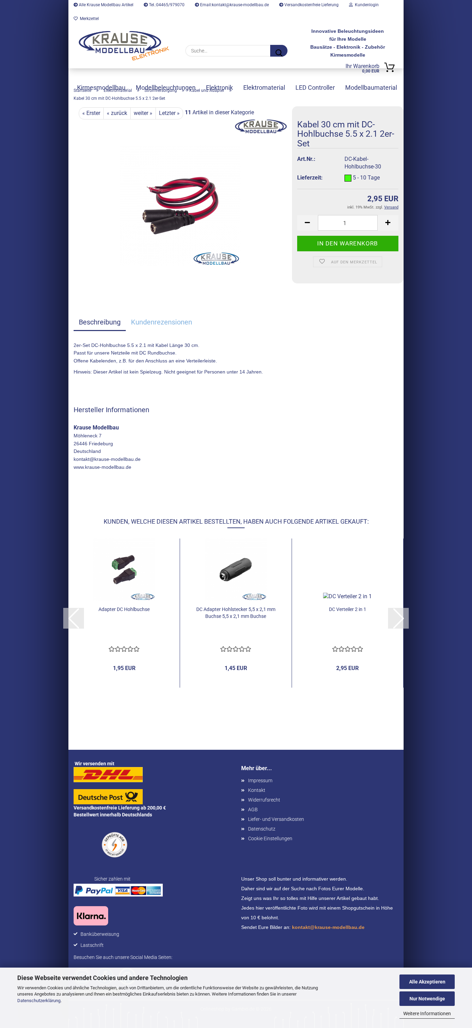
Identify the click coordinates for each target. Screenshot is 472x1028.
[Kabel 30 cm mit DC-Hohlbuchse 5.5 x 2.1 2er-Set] (180, 205)
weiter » (143, 113)
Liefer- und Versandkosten (276, 819)
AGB (253, 809)
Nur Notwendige (427, 998)
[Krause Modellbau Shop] (124, 45)
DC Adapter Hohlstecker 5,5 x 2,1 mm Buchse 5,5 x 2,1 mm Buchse (235, 613)
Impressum (260, 780)
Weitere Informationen (427, 1013)
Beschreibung (100, 322)
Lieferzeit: (310, 177)
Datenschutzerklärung (38, 1000)
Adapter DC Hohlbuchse (124, 609)
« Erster (91, 113)
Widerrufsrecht (264, 800)
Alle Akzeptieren (427, 982)
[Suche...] (278, 51)
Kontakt (256, 790)
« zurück (117, 113)
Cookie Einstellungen (270, 838)
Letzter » (169, 113)
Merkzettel (88, 18)
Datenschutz (261, 829)
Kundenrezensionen (161, 322)
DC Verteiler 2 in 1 (347, 609)
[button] (307, 223)
